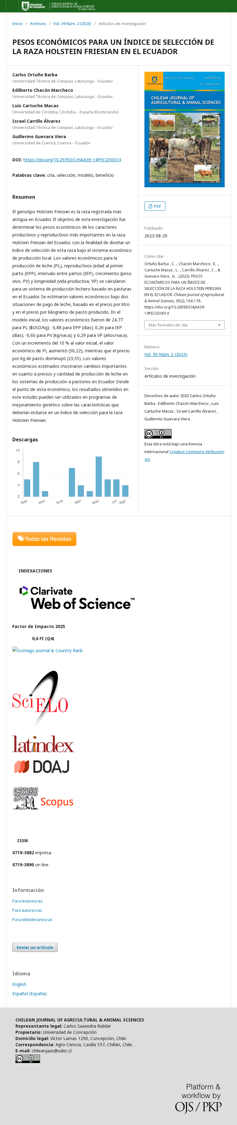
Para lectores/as (27, 901)
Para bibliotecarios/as (32, 919)
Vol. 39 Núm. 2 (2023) (72, 23)
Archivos (38, 23)
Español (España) (29, 993)
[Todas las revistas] (44, 544)
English (19, 984)
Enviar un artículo (35, 947)
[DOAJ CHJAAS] (41, 773)
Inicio (17, 23)
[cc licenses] (27, 1062)
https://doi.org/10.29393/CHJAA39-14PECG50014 (72, 160)
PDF (157, 206)
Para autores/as (27, 910)
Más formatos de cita (168, 325)
